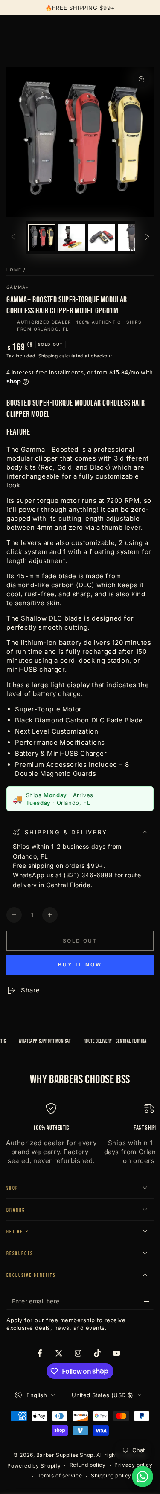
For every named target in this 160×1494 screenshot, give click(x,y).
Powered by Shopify (34, 1465)
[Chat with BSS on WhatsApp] (142, 1476)
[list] (80, 1134)
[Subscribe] (149, 1301)
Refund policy (88, 1465)
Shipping (48, 355)
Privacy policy (133, 1465)
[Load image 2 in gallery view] (71, 238)
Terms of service (60, 1475)
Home (13, 269)
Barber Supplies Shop (64, 1455)
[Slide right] (147, 237)
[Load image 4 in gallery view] (131, 238)
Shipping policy (111, 1475)
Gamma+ (17, 287)
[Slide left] (13, 237)
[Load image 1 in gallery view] (41, 238)
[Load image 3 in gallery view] (101, 238)
